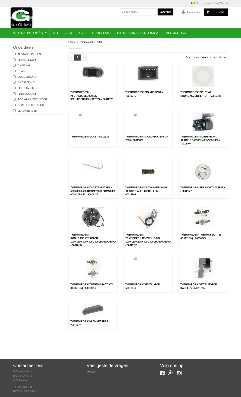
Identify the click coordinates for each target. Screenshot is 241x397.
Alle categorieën (28, 33)
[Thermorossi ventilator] (148, 270)
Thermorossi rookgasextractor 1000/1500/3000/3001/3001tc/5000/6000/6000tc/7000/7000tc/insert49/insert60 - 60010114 (93, 240)
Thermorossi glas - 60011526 (89, 136)
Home (71, 42)
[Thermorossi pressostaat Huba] (203, 173)
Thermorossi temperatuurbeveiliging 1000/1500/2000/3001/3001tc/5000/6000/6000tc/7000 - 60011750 (148, 240)
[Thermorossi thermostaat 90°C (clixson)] (93, 270)
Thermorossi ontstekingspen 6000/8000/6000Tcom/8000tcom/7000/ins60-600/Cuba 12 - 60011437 (93, 191)
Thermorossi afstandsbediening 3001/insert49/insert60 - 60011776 (91, 96)
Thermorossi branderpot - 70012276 (144, 94)
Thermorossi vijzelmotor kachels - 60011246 (198, 286)
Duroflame (101, 33)
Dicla (82, 33)
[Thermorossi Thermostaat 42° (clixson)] (203, 220)
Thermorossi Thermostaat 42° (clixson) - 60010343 (201, 236)
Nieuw (222, 57)
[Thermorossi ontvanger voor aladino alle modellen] (148, 173)
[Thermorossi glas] (93, 124)
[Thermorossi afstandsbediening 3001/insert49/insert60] (93, 78)
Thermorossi (175, 33)
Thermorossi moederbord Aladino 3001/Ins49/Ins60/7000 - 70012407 (200, 140)
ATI (55, 33)
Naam (204, 57)
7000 (99, 42)
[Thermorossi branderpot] (148, 78)
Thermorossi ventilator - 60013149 (143, 286)
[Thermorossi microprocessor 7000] (148, 124)
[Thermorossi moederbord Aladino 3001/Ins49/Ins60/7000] (203, 124)
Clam (67, 33)
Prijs (215, 57)
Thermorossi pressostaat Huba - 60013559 (202, 189)
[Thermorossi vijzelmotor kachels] (203, 270)
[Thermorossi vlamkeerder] (93, 312)
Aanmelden (193, 12)
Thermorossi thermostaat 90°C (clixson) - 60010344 (92, 286)
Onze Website (220, 3)
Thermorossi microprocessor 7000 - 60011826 (146, 138)
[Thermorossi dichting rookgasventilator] (203, 78)
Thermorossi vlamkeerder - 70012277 (90, 323)
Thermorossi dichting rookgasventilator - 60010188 (200, 94)
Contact (91, 371)
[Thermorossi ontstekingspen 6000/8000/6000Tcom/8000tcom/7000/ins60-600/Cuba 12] (93, 173)
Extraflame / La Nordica (137, 33)
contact (207, 3)
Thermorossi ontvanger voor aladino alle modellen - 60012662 (146, 191)
